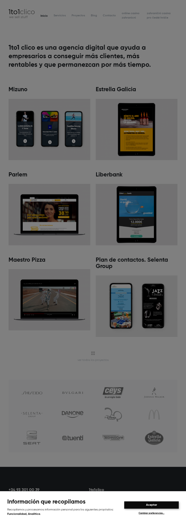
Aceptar (151, 505)
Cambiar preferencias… (151, 513)
